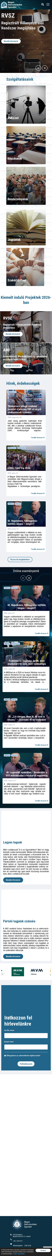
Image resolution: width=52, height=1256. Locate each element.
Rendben (43, 1250)
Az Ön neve (9, 1030)
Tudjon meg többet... (19, 1254)
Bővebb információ (12, 57)
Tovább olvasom (37, 438)
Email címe (9, 1042)
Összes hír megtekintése (20, 560)
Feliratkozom (26, 1064)
